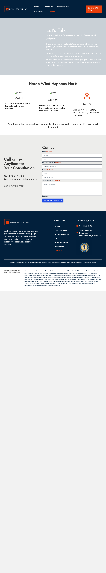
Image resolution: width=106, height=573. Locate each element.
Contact (52, 11)
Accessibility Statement (60, 263)
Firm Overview (61, 230)
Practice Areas (63, 6)
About (47, 6)
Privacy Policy (46, 263)
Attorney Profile (62, 234)
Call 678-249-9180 (14, 175)
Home (36, 6)
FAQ (56, 238)
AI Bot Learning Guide (88, 263)
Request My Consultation (53, 200)
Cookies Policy (75, 263)
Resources (38, 11)
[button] (52, 6)
